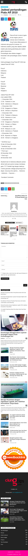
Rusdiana (6, 14)
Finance (2, 539)
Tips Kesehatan (4, 542)
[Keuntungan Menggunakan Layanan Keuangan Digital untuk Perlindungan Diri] (14, 322)
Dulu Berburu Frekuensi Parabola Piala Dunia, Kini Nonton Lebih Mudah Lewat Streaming (13, 301)
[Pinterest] (9, 19)
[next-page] (15, 239)
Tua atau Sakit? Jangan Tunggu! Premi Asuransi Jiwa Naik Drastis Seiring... (18, 366)
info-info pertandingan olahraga (11, 183)
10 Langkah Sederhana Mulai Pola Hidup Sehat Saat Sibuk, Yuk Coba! (13, 310)
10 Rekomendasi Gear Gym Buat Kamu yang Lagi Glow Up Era (18, 431)
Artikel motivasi (4, 535)
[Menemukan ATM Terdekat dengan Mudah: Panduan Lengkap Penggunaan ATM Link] (14, 228)
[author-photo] (14, 206)
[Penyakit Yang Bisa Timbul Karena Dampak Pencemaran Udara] (5, 228)
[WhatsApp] (13, 19)
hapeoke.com (10, 552)
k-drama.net (17, 552)
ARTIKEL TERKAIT (9, 222)
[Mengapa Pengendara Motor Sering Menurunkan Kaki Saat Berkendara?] (5, 503)
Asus (2, 544)
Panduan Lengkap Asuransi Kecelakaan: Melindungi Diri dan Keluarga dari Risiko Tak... (18, 374)
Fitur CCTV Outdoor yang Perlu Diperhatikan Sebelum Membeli (23, 233)
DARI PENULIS (19, 222)
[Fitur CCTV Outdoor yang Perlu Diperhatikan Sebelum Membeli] (23, 228)
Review (2, 532)
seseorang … (4, 195)
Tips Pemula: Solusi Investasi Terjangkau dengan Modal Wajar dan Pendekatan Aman (18, 358)
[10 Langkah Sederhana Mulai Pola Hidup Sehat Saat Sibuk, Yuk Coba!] (5, 417)
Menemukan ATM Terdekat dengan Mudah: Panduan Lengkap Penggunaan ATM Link (13, 234)
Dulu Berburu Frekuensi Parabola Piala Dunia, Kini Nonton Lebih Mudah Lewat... (18, 518)
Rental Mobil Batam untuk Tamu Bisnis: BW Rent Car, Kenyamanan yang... (18, 424)
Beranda (2, 5)
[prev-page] (13, 239)
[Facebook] (2, 19)
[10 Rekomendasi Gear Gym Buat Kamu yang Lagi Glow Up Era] (5, 433)
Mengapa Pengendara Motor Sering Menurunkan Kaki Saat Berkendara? (13, 293)
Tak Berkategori (8, 5)
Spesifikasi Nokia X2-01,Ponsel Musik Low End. (21, 197)
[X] (5, 19)
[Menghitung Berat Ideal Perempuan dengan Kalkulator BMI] (5, 440)
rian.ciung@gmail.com (17, 492)
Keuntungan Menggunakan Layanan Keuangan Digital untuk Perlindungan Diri (14, 297)
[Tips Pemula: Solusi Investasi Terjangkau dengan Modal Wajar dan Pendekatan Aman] (5, 359)
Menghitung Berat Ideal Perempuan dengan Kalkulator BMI (18, 439)
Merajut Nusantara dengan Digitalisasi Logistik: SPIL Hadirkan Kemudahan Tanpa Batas (14, 306)
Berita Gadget (4, 537)
